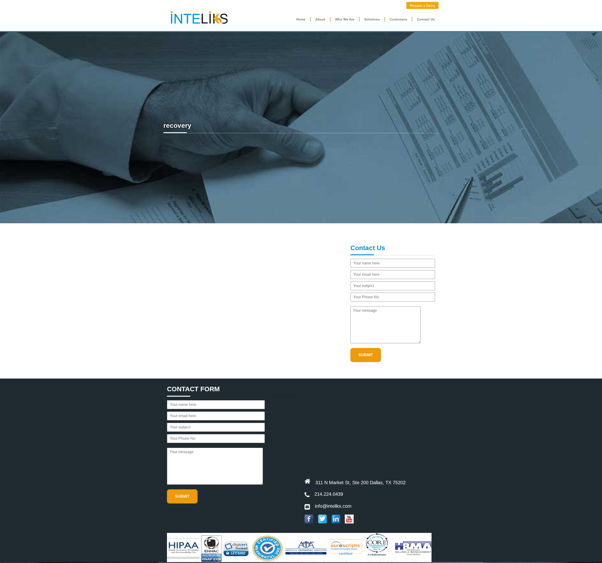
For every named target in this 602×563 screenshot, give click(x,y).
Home (300, 19)
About (320, 19)
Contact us (426, 19)
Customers (398, 19)
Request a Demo (422, 5)
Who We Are (344, 19)
